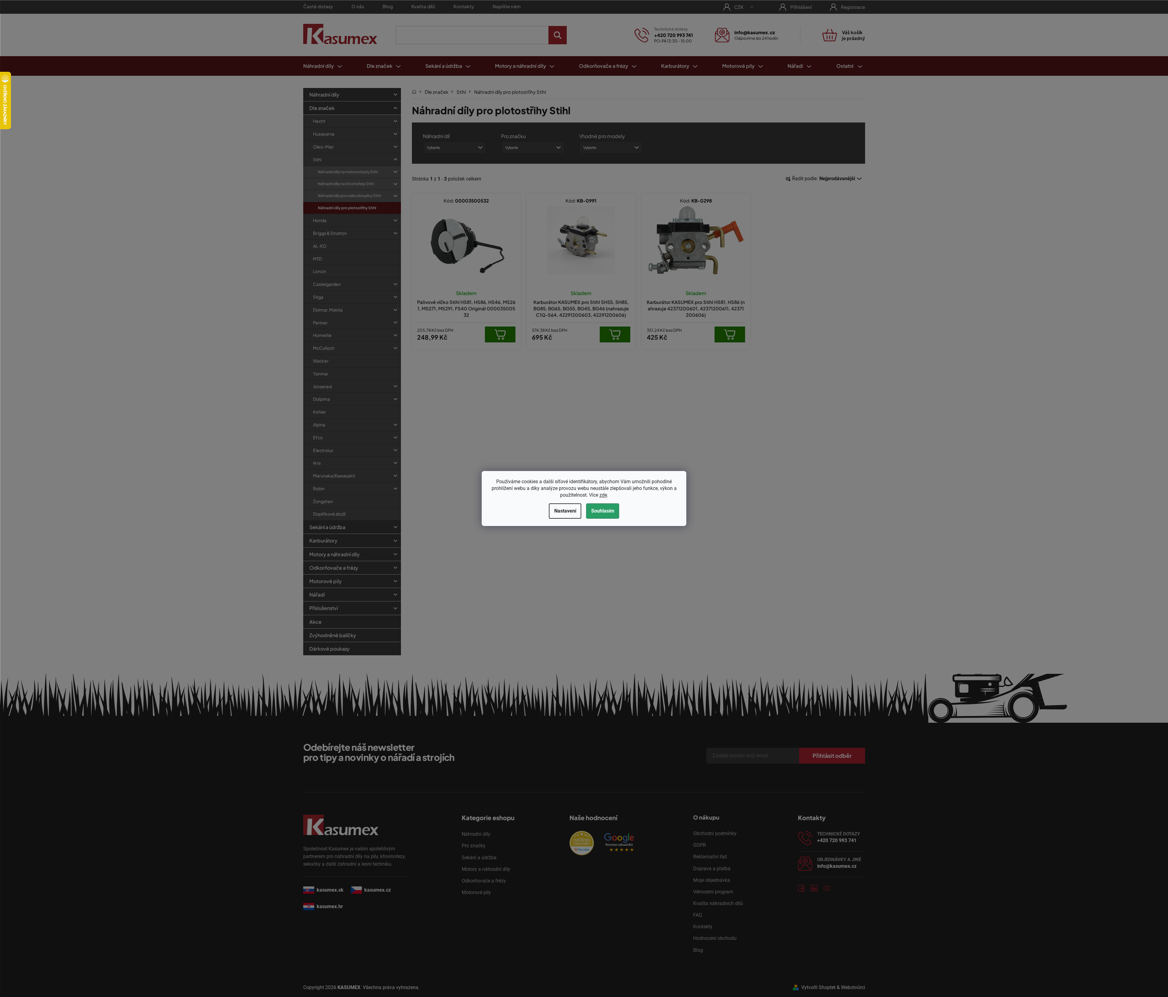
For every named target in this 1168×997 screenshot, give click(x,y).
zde (603, 495)
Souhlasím (602, 511)
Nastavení (565, 511)
